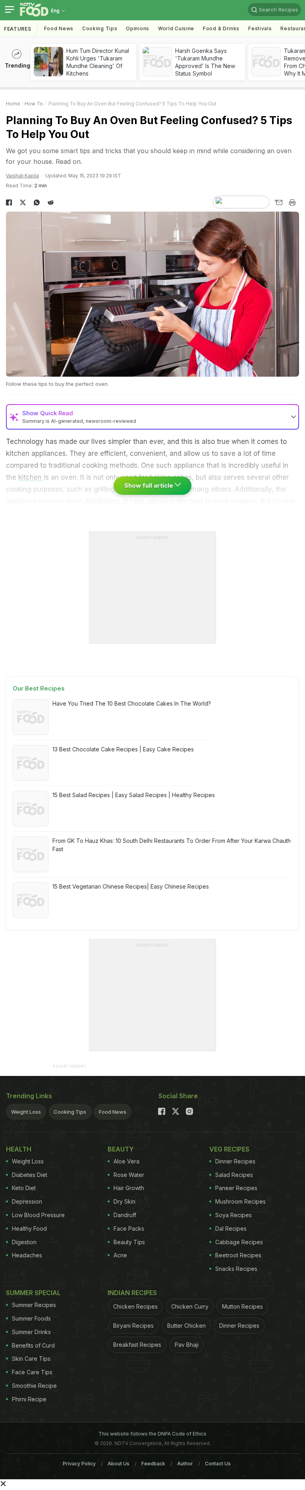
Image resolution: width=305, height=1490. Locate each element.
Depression (27, 1201)
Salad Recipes (234, 1174)
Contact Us (218, 1464)
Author (185, 1464)
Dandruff (125, 1215)
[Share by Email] (278, 202)
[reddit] (51, 202)
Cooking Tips (70, 1112)
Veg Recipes (229, 1149)
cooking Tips (99, 28)
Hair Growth (129, 1188)
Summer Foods (31, 1318)
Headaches (27, 1255)
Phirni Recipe (29, 1399)
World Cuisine (176, 28)
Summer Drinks (31, 1332)
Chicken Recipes (135, 1306)
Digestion (24, 1242)
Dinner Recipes (235, 1161)
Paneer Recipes (236, 1188)
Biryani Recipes (133, 1325)
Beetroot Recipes (238, 1255)
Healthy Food (29, 1228)
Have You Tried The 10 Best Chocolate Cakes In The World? (131, 703)
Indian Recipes (132, 1293)
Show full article (149, 485)
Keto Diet (24, 1188)
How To (34, 104)
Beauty (121, 1149)
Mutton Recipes (242, 1306)
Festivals (260, 28)
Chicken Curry (189, 1306)
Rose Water (129, 1174)
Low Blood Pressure (38, 1215)
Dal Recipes (231, 1228)
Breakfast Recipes (137, 1344)
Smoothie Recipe (34, 1385)
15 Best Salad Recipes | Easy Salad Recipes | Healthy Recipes (133, 795)
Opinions (137, 28)
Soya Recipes (233, 1215)
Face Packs (129, 1228)
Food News (58, 28)
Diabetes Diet (29, 1174)
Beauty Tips (129, 1242)
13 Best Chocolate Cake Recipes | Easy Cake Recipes (123, 749)
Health (18, 1149)
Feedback (153, 1464)
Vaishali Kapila (22, 176)
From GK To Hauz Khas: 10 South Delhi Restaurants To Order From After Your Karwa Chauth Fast (171, 844)
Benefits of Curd (33, 1345)
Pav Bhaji (187, 1344)
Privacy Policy (79, 1464)
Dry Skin (124, 1201)
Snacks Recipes (236, 1268)
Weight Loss (26, 1112)
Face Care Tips (32, 1372)
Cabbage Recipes (239, 1242)
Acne (120, 1255)
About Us (118, 1464)
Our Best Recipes (39, 688)
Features (17, 29)
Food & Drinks (221, 28)
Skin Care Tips (31, 1358)
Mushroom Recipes (240, 1201)
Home (13, 104)
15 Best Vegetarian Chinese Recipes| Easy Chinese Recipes (130, 886)
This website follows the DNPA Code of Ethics (152, 1434)
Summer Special (33, 1293)
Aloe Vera (126, 1161)
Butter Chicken (186, 1325)
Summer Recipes (34, 1304)
